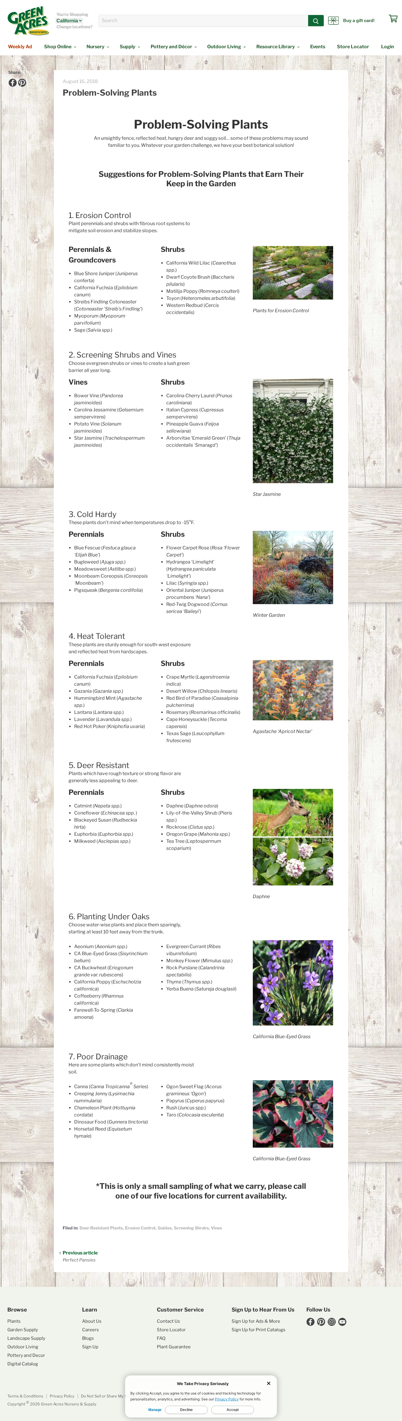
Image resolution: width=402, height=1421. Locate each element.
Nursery (96, 46)
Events (317, 46)
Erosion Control (140, 1227)
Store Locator (353, 46)
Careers (90, 1329)
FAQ (161, 1338)
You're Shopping (72, 14)
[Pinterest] (21, 81)
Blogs (88, 1338)
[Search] (316, 20)
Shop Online (58, 46)
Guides (165, 1227)
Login (387, 46)
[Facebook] (11, 81)
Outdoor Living (224, 46)
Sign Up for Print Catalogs (258, 1329)
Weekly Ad (20, 46)
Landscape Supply (26, 1338)
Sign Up (90, 1346)
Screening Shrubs (191, 1227)
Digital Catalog (22, 1364)
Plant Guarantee (174, 1346)
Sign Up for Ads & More (256, 1321)
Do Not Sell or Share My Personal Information (122, 1396)
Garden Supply (22, 1329)
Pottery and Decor (26, 1355)
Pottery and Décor (172, 46)
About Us (92, 1321)
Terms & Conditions (25, 1396)
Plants (14, 1321)
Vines (216, 1227)
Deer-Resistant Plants (101, 1227)
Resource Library (276, 46)
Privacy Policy (62, 1396)
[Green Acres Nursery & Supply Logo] (28, 20)
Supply (128, 46)
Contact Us (168, 1321)
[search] (203, 20)
